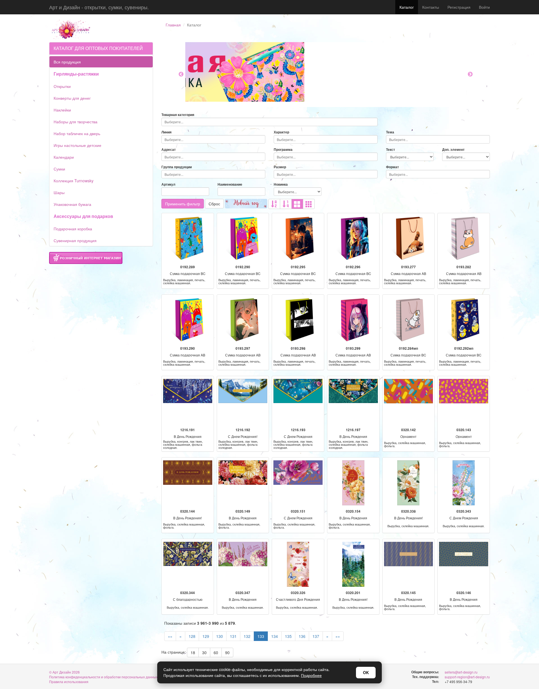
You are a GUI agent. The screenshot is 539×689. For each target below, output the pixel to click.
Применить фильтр (182, 203)
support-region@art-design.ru (467, 676)
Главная (173, 25)
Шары (59, 192)
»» (337, 636)
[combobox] (269, 122)
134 (274, 636)
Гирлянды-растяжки (76, 74)
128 (192, 636)
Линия (166, 132)
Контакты (430, 7)
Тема (390, 132)
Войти (484, 7)
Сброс (214, 203)
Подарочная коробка (73, 228)
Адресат (168, 149)
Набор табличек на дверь (77, 133)
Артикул (168, 184)
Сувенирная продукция (75, 240)
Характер (281, 132)
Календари (64, 157)
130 (219, 636)
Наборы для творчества (75, 121)
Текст (390, 149)
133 (260, 636)
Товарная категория (177, 114)
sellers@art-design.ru (461, 672)
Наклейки (62, 110)
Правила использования (68, 681)
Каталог (406, 7)
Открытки (62, 86)
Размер (280, 167)
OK (366, 672)
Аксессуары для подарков (83, 216)
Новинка (281, 184)
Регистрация (459, 7)
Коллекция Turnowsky (73, 180)
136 (302, 636)
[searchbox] (269, 122)
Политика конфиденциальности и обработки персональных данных (103, 676)
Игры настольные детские (77, 145)
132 (247, 636)
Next (470, 74)
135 (288, 636)
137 (315, 636)
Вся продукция (67, 62)
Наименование (230, 184)
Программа (283, 149)
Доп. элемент (453, 149)
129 (205, 636)
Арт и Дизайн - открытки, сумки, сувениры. (99, 7)
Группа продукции (176, 167)
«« (170, 636)
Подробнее (311, 675)
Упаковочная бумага (72, 204)
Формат (392, 167)
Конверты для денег (72, 98)
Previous (181, 74)
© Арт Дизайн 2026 (64, 672)
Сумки (59, 169)
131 (233, 636)
